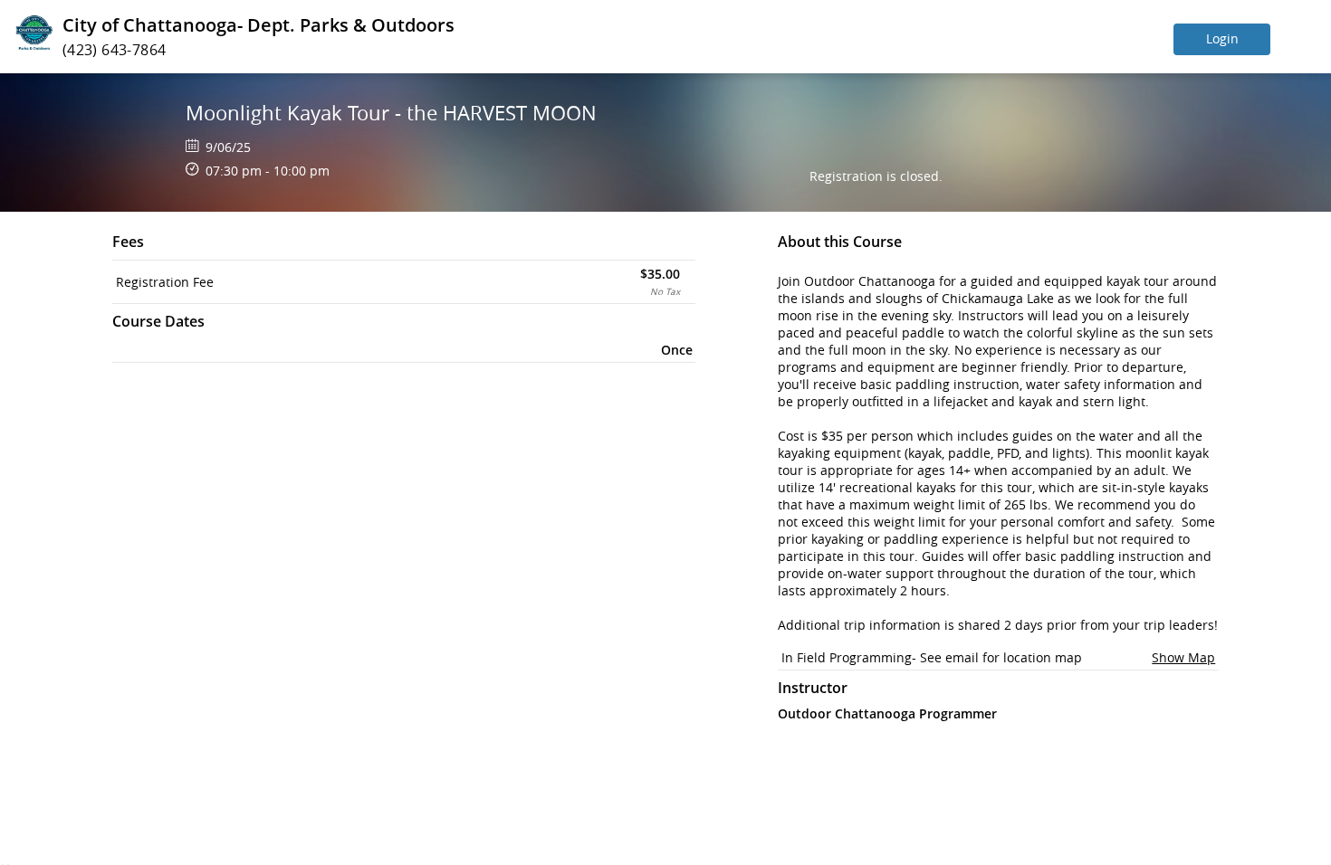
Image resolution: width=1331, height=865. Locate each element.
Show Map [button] (1183, 657)
